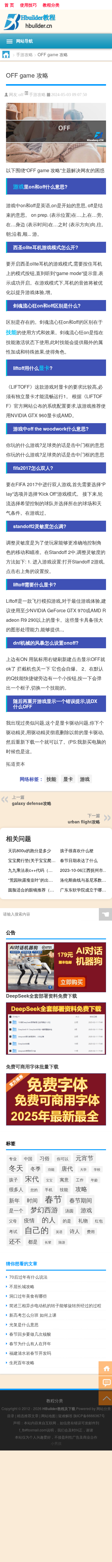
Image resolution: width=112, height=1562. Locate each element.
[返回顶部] (105, 1397)
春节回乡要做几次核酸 (30, 1334)
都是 (33, 1241)
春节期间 (80, 1200)
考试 (13, 1231)
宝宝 (49, 1180)
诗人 (75, 1231)
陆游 (62, 1242)
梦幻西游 (44, 1209)
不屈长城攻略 (21, 1286)
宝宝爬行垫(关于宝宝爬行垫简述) (33, 860)
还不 (15, 1240)
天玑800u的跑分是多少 (29, 850)
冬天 (16, 1168)
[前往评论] (105, 1383)
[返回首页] (105, 1368)
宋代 (32, 1178)
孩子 (13, 1179)
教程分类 (51, 5)
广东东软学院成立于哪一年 (85, 890)
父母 (13, 1221)
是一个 (16, 1210)
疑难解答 (65, 1415)
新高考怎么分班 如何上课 (32, 1315)
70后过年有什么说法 (28, 1277)
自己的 (36, 1230)
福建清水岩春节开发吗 (30, 1353)
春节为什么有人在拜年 (30, 1343)
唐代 (67, 1168)
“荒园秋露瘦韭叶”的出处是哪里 (33, 880)
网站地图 (48, 1415)
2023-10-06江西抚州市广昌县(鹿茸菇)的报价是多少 (85, 870)
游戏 (18, 186)
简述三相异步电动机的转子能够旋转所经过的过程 (55, 1305)
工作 (80, 1180)
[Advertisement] (56, 1506)
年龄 (94, 1180)
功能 (51, 1169)
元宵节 (84, 1157)
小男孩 (56, 1443)
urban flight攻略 (84, 822)
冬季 (35, 1168)
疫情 (29, 1220)
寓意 (64, 1179)
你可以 (62, 1158)
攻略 (81, 1188)
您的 (34, 1189)
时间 (32, 1200)
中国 (28, 1158)
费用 (91, 1231)
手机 (49, 1189)
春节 (53, 1198)
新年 (14, 1200)
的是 (67, 1220)
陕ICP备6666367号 (89, 1415)
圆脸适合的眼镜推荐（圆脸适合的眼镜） (33, 890)
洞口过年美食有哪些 (28, 1296)
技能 (11, 332)
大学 (83, 1169)
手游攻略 (24, 54)
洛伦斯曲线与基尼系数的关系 (85, 880)
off (21, 94)
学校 (97, 1169)
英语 (59, 1232)
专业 (13, 1158)
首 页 (9, 5)
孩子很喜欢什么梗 (76, 850)
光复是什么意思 (24, 1324)
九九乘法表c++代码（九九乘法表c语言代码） (33, 870)
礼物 (83, 1220)
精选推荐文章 (28, 1415)
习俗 (44, 1158)
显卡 (44, 368)
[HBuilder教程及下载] (56, 22)
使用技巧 (28, 5)
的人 (49, 1219)
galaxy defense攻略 (31, 803)
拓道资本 (15, 763)
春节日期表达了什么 (79, 860)
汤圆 (69, 1211)
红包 (99, 1221)
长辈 (48, 1242)
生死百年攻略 (21, 1362)
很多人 (16, 1189)
